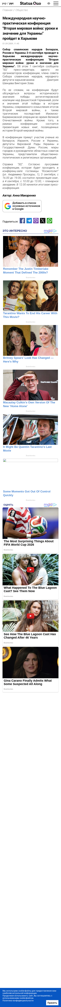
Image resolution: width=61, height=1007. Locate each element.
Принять (52, 1002)
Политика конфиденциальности (18, 1000)
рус (11, 3)
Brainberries (30, 277)
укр (4, 3)
